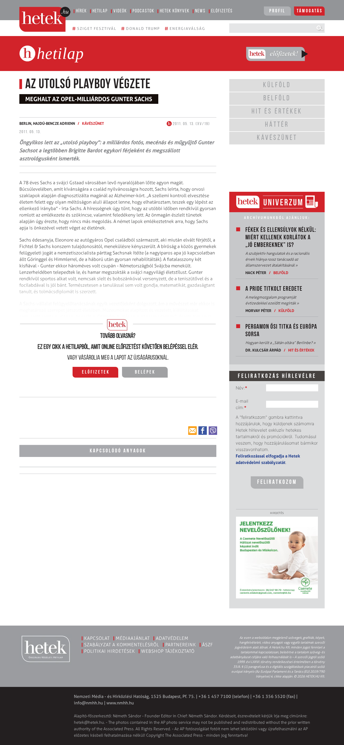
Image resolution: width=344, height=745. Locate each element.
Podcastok (143, 11)
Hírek (81, 11)
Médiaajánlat (133, 638)
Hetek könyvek (174, 11)
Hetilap (100, 11)
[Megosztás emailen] (192, 430)
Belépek (145, 372)
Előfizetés (222, 11)
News (200, 11)
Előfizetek (96, 372)
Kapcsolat (97, 638)
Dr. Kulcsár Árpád (263, 350)
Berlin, (26, 123)
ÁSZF (207, 644)
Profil (277, 11)
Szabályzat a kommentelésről (121, 644)
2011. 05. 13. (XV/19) (191, 124)
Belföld (280, 272)
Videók (120, 11)
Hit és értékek (301, 350)
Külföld (286, 310)
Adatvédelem (172, 638)
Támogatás (310, 11)
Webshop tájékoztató (168, 651)
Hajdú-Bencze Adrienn (54, 123)
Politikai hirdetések (109, 651)
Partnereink (180, 644)
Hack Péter (255, 272)
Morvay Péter (258, 310)
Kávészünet (93, 123)
